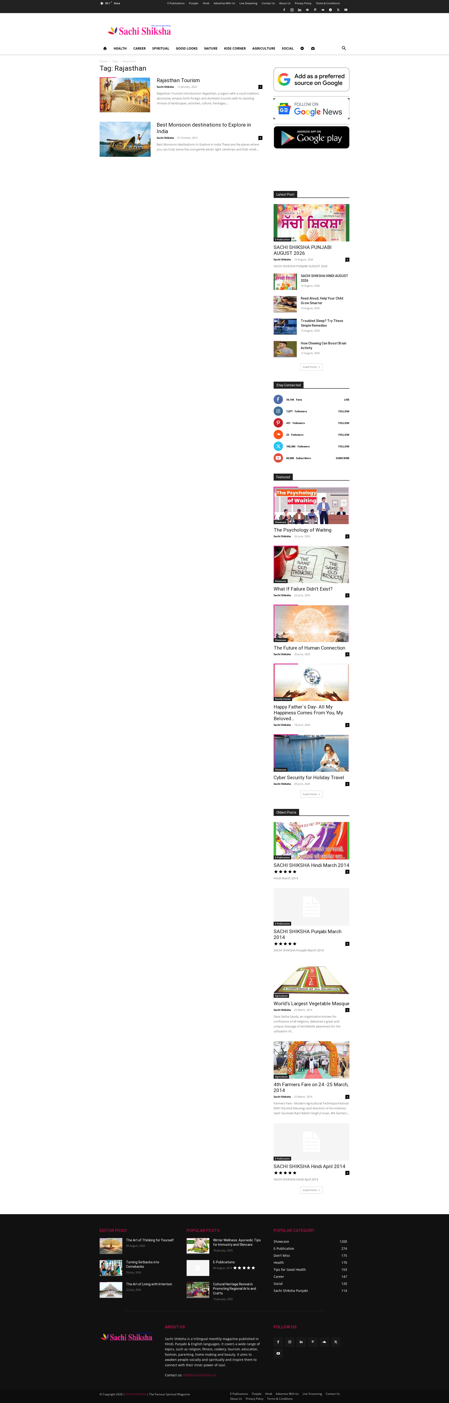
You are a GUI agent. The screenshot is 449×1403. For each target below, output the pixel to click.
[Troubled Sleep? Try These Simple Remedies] (285, 326)
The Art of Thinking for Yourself (150, 1240)
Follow (343, 411)
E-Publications (224, 1262)
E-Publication (282, 239)
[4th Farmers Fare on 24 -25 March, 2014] (311, 1060)
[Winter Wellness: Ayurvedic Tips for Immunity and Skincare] (198, 1246)
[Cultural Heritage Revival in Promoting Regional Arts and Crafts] (198, 1290)
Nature (210, 48)
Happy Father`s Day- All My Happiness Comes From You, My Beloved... (308, 712)
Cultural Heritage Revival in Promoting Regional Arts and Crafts (234, 1288)
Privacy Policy (303, 3)
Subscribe (342, 458)
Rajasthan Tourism (178, 80)
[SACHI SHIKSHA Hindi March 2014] (311, 840)
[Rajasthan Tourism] (125, 94)
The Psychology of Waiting (302, 530)
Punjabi (193, 3)
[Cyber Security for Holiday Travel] (311, 753)
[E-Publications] (198, 1268)
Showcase (280, 522)
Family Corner (283, 699)
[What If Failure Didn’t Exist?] (311, 564)
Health (120, 48)
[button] (343, 49)
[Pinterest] (315, 10)
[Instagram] (291, 10)
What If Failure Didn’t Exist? (303, 589)
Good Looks (187, 48)
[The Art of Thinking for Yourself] (111, 1246)
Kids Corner (235, 48)
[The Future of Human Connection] (311, 623)
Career (139, 48)
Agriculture (263, 48)
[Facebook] (284, 10)
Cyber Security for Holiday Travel (309, 777)
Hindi (206, 3)
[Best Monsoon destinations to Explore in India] (125, 139)
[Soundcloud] (322, 10)
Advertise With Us (224, 3)
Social (288, 48)
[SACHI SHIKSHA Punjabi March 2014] (311, 907)
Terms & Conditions (328, 3)
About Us (284, 3)
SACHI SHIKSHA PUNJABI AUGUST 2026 (303, 250)
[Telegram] (330, 10)
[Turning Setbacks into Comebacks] (111, 1268)
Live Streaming (248, 3)
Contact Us (268, 3)
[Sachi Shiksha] (127, 1336)
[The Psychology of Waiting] (311, 505)
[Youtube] (345, 10)
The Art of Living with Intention (149, 1284)
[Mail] (307, 10)
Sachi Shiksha (165, 86)
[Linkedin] (299, 10)
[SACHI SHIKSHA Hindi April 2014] (311, 1142)
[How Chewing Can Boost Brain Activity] (285, 349)
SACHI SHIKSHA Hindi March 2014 (311, 865)
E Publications (176, 3)
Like (346, 399)
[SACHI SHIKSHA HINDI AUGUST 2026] (285, 282)
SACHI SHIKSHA (135, 1394)
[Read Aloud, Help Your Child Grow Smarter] (285, 304)
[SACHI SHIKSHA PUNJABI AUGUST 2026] (311, 222)
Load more (310, 367)
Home (104, 61)
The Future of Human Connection (309, 648)
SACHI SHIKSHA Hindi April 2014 (309, 1166)
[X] (338, 10)
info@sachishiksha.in (200, 1375)
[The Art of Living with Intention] (111, 1290)
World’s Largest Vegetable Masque (311, 1003)
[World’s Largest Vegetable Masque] (311, 979)
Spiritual (160, 48)
